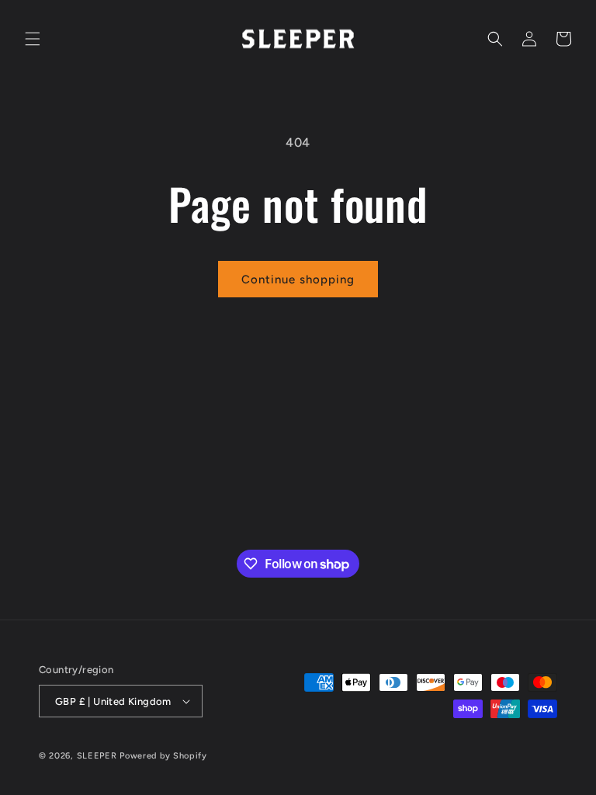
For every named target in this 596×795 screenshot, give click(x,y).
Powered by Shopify (163, 756)
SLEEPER (97, 756)
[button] (33, 39)
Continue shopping (298, 279)
